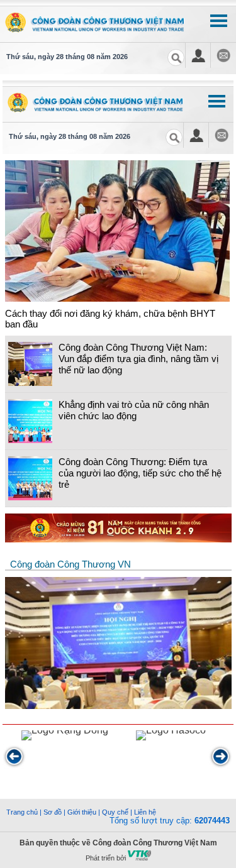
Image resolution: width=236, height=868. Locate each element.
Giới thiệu (81, 812)
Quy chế (115, 812)
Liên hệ (145, 812)
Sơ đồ (52, 812)
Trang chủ (22, 812)
